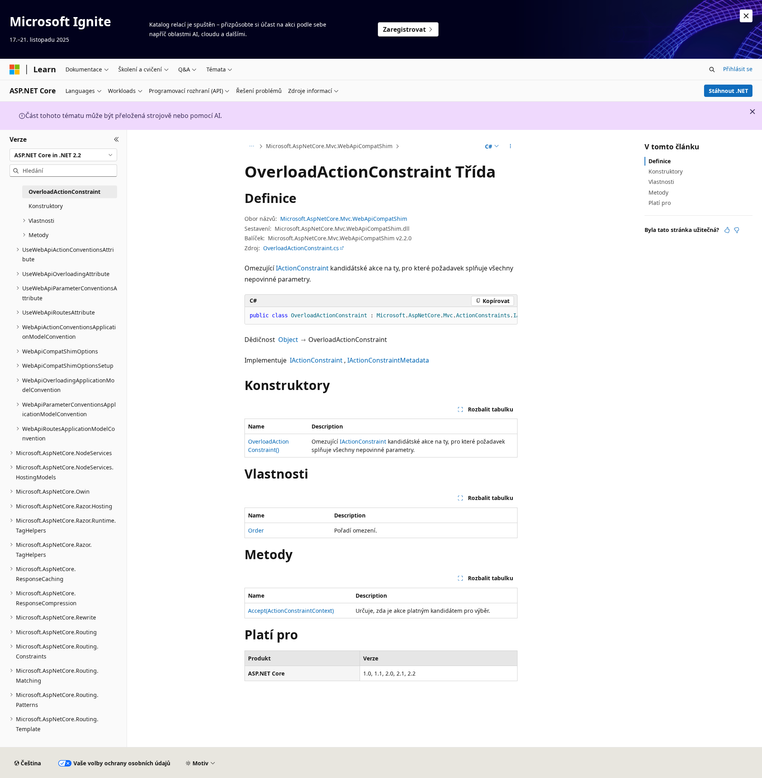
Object (288, 339)
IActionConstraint (302, 268)
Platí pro (659, 203)
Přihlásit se (737, 69)
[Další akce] (511, 146)
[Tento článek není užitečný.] (736, 230)
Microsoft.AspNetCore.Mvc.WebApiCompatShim (329, 146)
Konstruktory (665, 171)
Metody (658, 192)
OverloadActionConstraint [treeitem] (64, 191)
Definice (659, 161)
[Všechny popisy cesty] (251, 146)
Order (256, 530)
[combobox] (63, 155)
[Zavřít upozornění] (746, 16)
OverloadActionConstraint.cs (301, 248)
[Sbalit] (116, 139)
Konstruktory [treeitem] (46, 206)
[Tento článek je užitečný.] (727, 230)
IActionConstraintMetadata (388, 360)
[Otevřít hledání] (712, 69)
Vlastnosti (661, 181)
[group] (381, 315)
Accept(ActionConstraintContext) (291, 610)
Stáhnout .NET (728, 91)
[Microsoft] (15, 69)
